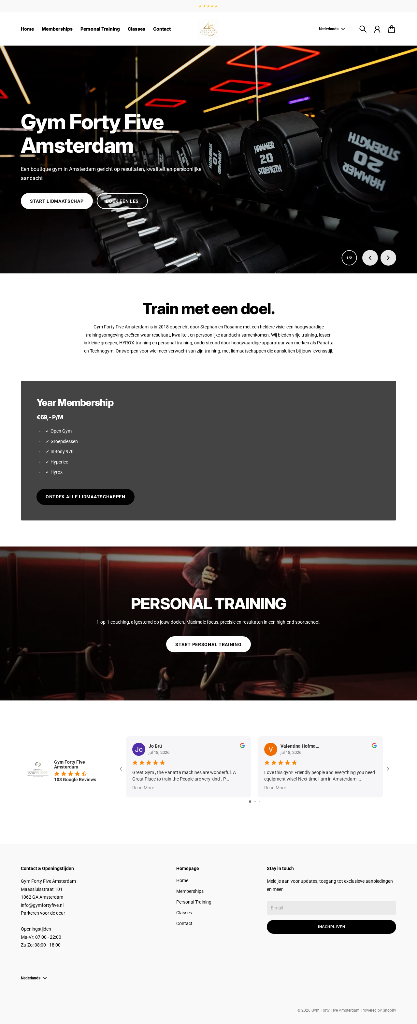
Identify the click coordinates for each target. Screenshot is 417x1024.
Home (182, 880)
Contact (184, 923)
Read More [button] (143, 787)
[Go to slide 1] (250, 801)
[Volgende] (388, 258)
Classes (184, 912)
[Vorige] (370, 258)
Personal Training (193, 902)
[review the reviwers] (242, 745)
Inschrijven (331, 927)
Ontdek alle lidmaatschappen (85, 496)
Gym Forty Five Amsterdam (335, 1010)
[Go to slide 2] (255, 801)
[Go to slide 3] (259, 801)
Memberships (190, 891)
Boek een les (122, 201)
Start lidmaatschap (57, 201)
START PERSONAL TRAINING (208, 644)
